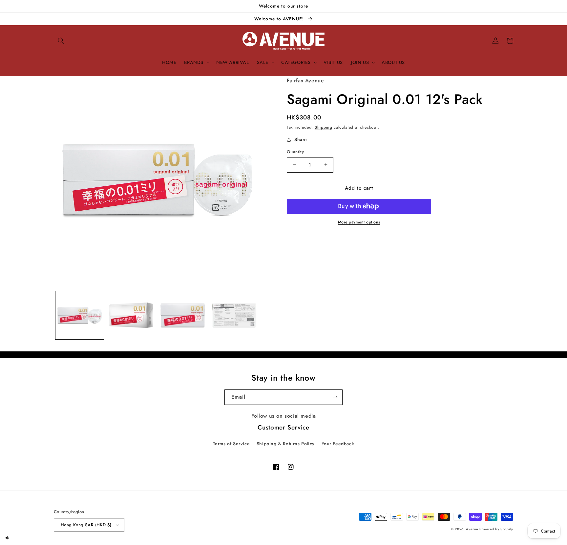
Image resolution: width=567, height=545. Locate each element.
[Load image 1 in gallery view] (79, 315)
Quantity (295, 152)
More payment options (359, 222)
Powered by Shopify (496, 529)
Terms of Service (231, 443)
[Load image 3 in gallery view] (182, 315)
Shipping (323, 127)
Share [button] (300, 139)
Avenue (472, 529)
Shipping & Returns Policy (286, 443)
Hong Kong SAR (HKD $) (86, 525)
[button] (61, 40)
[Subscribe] (335, 397)
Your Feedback (338, 443)
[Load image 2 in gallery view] (131, 315)
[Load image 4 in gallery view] (234, 315)
